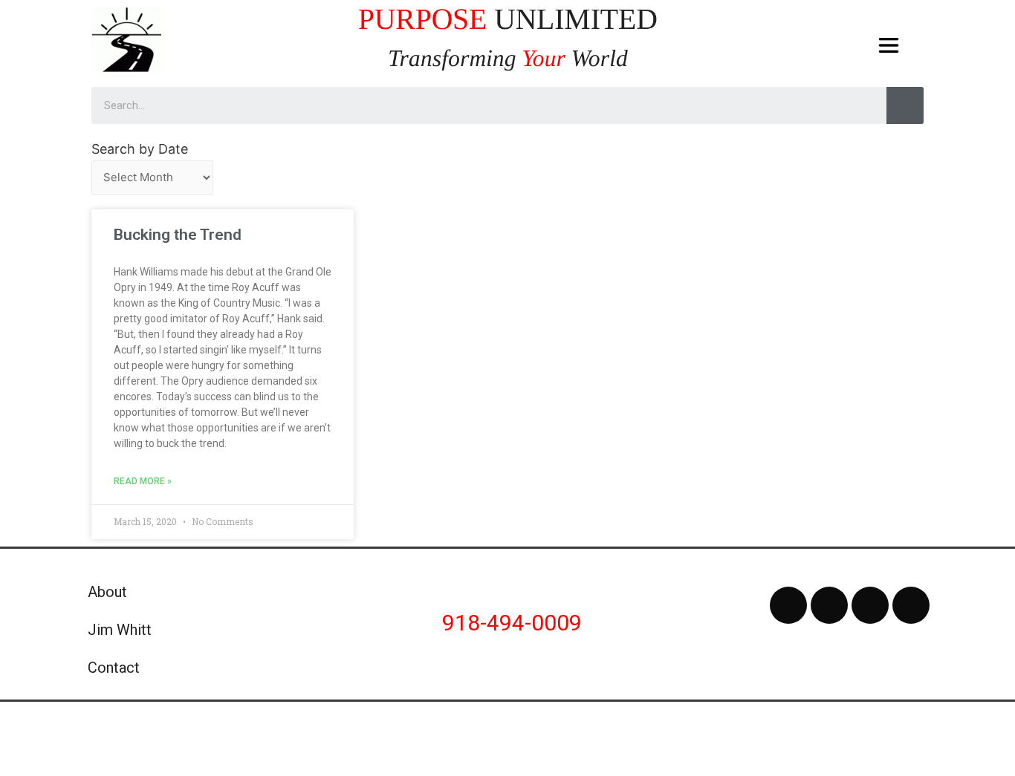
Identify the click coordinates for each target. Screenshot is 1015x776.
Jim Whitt (120, 630)
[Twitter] (829, 605)
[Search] (905, 105)
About (107, 592)
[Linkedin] (911, 605)
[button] (889, 45)
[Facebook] (788, 605)
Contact (114, 667)
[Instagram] (870, 605)
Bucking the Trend (177, 235)
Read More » (143, 481)
